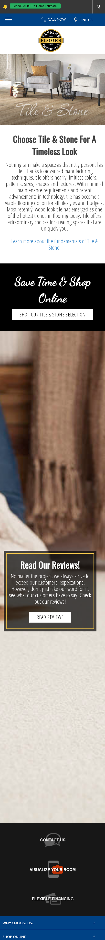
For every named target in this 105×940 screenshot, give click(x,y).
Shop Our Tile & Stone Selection (53, 314)
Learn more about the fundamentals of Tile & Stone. (54, 244)
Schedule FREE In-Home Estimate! (35, 6)
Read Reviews (50, 617)
